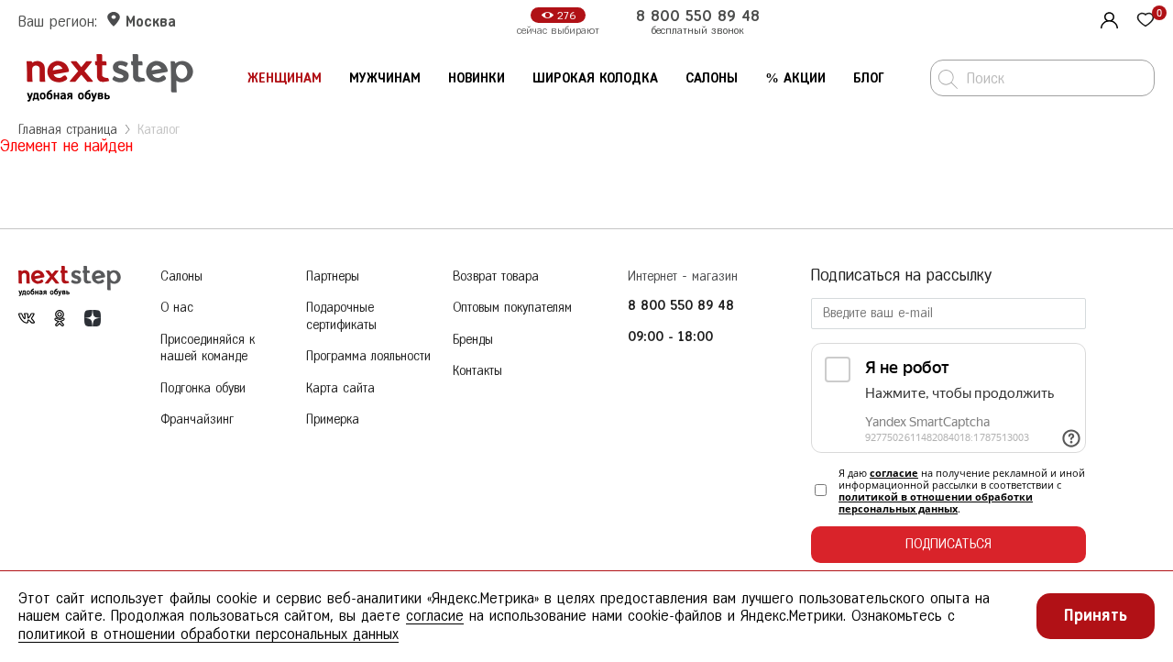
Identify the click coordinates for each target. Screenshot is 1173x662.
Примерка (332, 419)
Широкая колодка (595, 78)
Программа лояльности (368, 356)
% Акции (795, 78)
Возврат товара (496, 276)
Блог (868, 78)
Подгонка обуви (203, 388)
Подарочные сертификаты (341, 316)
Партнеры (332, 276)
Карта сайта (340, 388)
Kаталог (158, 130)
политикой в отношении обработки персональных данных (936, 502)
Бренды (473, 340)
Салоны (711, 78)
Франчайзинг (197, 419)
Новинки (476, 78)
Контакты (477, 371)
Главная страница (67, 130)
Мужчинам (385, 78)
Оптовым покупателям (512, 307)
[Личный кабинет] (1107, 18)
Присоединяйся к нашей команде (207, 348)
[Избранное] (1145, 21)
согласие (894, 473)
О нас (176, 307)
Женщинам (284, 78)
